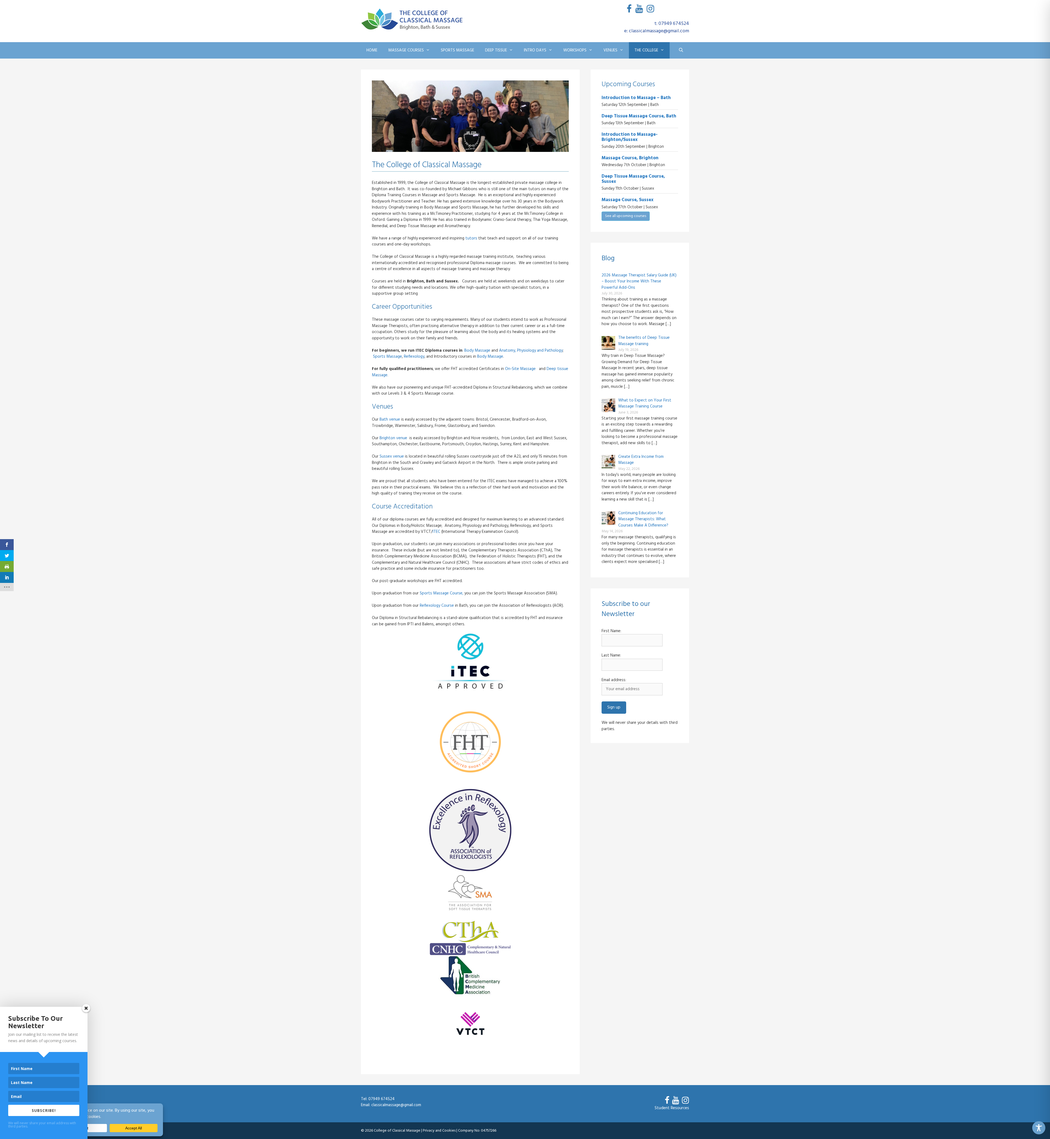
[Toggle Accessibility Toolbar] (1039, 1128)
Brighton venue (393, 438)
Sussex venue (392, 456)
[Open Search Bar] (681, 50)
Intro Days (535, 50)
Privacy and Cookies (439, 1131)
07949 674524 (381, 1099)
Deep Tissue (496, 50)
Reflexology (414, 356)
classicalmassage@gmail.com (396, 1105)
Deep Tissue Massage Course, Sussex (633, 179)
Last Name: (611, 655)
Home (371, 50)
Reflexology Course (437, 605)
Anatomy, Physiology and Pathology (531, 350)
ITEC (436, 531)
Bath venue (390, 419)
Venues (610, 50)
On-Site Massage (521, 369)
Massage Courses (406, 50)
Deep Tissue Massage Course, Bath (639, 116)
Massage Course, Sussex (628, 200)
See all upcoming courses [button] (625, 216)
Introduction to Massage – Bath (636, 98)
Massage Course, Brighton (630, 158)
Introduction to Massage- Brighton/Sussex (630, 137)
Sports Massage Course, (441, 593)
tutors (471, 238)
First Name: (611, 631)
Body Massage (477, 350)
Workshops (575, 50)
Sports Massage (457, 50)
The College (646, 50)
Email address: (614, 680)
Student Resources (672, 1108)
